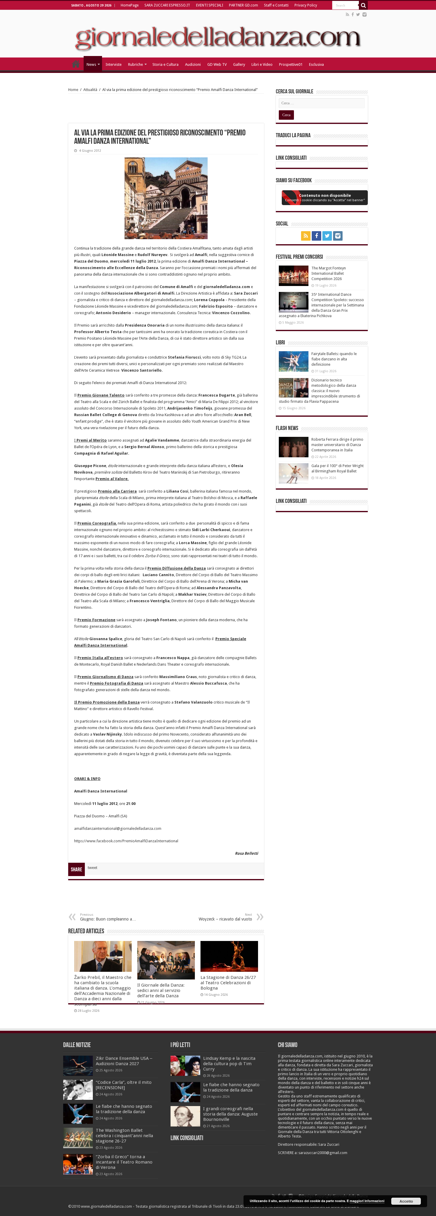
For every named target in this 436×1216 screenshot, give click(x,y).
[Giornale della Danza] (218, 33)
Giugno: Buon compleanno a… (108, 917)
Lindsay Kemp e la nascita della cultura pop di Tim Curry (229, 1064)
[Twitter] (358, 14)
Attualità (90, 89)
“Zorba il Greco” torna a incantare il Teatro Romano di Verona (124, 1162)
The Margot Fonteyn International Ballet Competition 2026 (328, 273)
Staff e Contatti (276, 5)
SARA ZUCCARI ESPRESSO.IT (167, 5)
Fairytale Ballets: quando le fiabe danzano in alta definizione (334, 359)
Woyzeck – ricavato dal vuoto (225, 917)
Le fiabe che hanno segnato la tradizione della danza (124, 1109)
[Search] (363, 5)
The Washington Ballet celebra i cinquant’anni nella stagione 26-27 (124, 1136)
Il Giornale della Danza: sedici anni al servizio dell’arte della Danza (160, 990)
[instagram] (364, 14)
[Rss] (347, 14)
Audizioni (193, 64)
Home (73, 89)
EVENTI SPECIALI (209, 5)
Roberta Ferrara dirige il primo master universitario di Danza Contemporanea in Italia (337, 444)
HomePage (130, 5)
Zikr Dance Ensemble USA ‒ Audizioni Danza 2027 (124, 1061)
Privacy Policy (306, 5)
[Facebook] (352, 14)
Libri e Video (262, 64)
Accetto (406, 1201)
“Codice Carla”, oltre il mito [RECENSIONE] (124, 1085)
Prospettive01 (291, 64)
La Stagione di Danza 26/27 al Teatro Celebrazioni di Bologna (228, 983)
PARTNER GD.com (243, 5)
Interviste (114, 64)
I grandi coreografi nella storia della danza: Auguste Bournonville (230, 1114)
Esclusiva (316, 64)
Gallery (239, 64)
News (91, 64)
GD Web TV (217, 64)
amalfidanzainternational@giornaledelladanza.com (117, 828)
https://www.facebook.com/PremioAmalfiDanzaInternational (126, 841)
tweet (92, 867)
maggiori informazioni (367, 1201)
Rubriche (135, 64)
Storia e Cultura (165, 64)
